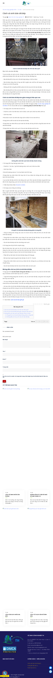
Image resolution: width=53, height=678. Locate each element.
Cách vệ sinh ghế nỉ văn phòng (12, 495)
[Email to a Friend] (42, 321)
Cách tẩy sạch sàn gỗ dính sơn (38, 615)
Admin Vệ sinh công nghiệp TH (16, 17)
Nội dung (5, 339)
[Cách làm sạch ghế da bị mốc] (14, 559)
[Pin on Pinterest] (44, 321)
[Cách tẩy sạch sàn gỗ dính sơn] (39, 559)
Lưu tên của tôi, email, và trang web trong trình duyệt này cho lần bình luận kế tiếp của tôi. (25, 377)
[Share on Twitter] (39, 321)
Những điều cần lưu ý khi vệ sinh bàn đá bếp (17, 316)
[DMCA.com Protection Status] (9, 649)
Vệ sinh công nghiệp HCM (42, 653)
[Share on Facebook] (36, 321)
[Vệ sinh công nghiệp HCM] (26, 3)
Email (4, 359)
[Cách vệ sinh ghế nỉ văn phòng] (14, 439)
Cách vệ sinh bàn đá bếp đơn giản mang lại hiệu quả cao (18, 311)
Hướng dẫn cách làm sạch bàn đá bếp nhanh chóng (16, 313)
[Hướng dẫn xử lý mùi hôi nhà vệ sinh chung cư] (39, 439)
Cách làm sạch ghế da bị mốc (12, 615)
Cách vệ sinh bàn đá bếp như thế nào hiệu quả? (16, 309)
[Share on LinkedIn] (47, 321)
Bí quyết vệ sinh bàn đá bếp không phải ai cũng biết (19, 315)
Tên (4, 351)
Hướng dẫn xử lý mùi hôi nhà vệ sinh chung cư (38, 495)
